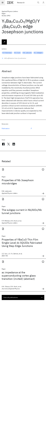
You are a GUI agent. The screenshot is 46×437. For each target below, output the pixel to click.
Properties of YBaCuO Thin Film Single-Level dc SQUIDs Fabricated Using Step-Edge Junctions (22, 242)
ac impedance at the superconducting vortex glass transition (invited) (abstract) (19, 275)
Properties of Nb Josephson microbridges (18, 182)
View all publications (10, 297)
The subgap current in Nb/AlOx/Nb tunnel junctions (22, 211)
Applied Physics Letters (10, 11)
